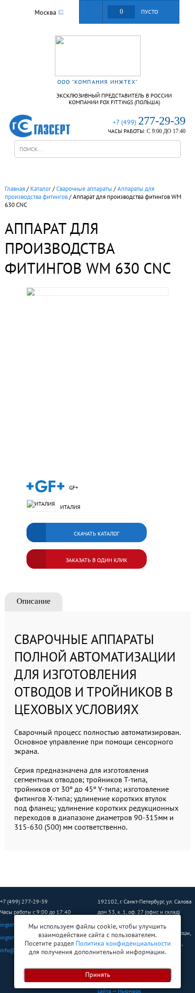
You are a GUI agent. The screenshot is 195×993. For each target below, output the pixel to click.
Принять (97, 974)
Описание (34, 601)
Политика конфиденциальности (123, 943)
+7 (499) (149, 122)
